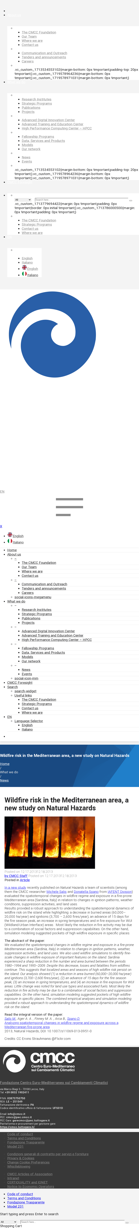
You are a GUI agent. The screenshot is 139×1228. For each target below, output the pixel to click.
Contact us (30, 576)
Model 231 (15, 1146)
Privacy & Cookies (20, 1158)
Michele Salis (57, 892)
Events (27, 674)
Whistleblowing (18, 1166)
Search (12, 687)
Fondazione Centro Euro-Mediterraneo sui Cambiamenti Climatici (54, 1083)
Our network (31, 661)
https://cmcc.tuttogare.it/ (17, 1127)
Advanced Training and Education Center (52, 635)
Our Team (29, 567)
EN (2, 491)
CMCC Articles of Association (29, 1174)
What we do (16, 601)
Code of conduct (20, 1134)
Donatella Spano (86, 892)
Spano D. (73, 1019)
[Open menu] (69, 519)
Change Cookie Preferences (28, 1162)
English (27, 725)
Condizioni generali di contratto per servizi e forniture (48, 1154)
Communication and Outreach (44, 584)
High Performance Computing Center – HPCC (57, 640)
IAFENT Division (120, 892)
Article (25, 880)
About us (14, 554)
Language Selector (28, 721)
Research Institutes (36, 610)
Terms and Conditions (24, 1138)
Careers (28, 593)
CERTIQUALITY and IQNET (27, 1182)
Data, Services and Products (43, 652)
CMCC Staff (16, 876)
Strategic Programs (37, 614)
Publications (31, 618)
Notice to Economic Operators (30, 1186)
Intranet (13, 1178)
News (26, 670)
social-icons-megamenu (32, 597)
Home (12, 550)
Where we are (32, 571)
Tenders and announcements (44, 588)
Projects (28, 623)
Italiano (27, 729)
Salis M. (10, 1019)
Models (27, 657)
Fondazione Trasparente (26, 1142)
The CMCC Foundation (39, 563)
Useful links (23, 695)
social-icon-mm (26, 678)
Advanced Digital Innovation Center (48, 631)
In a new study (15, 887)
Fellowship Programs (38, 648)
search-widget (25, 691)
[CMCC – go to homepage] (69, 386)
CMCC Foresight (19, 683)
